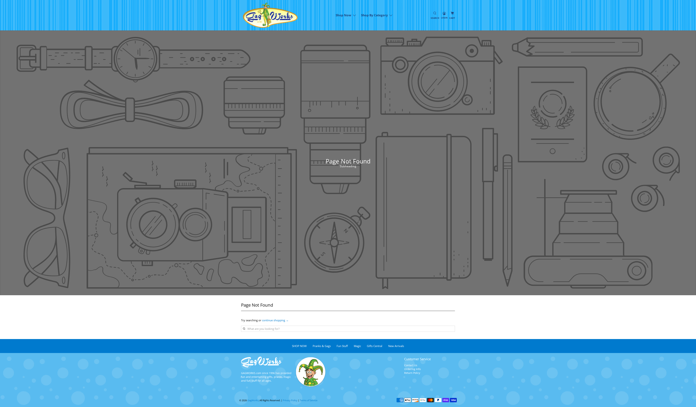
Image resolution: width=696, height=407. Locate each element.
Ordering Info (412, 369)
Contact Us (410, 365)
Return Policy (412, 373)
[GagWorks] (270, 15)
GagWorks (252, 400)
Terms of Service (308, 400)
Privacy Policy (290, 400)
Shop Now (343, 15)
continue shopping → (275, 320)
